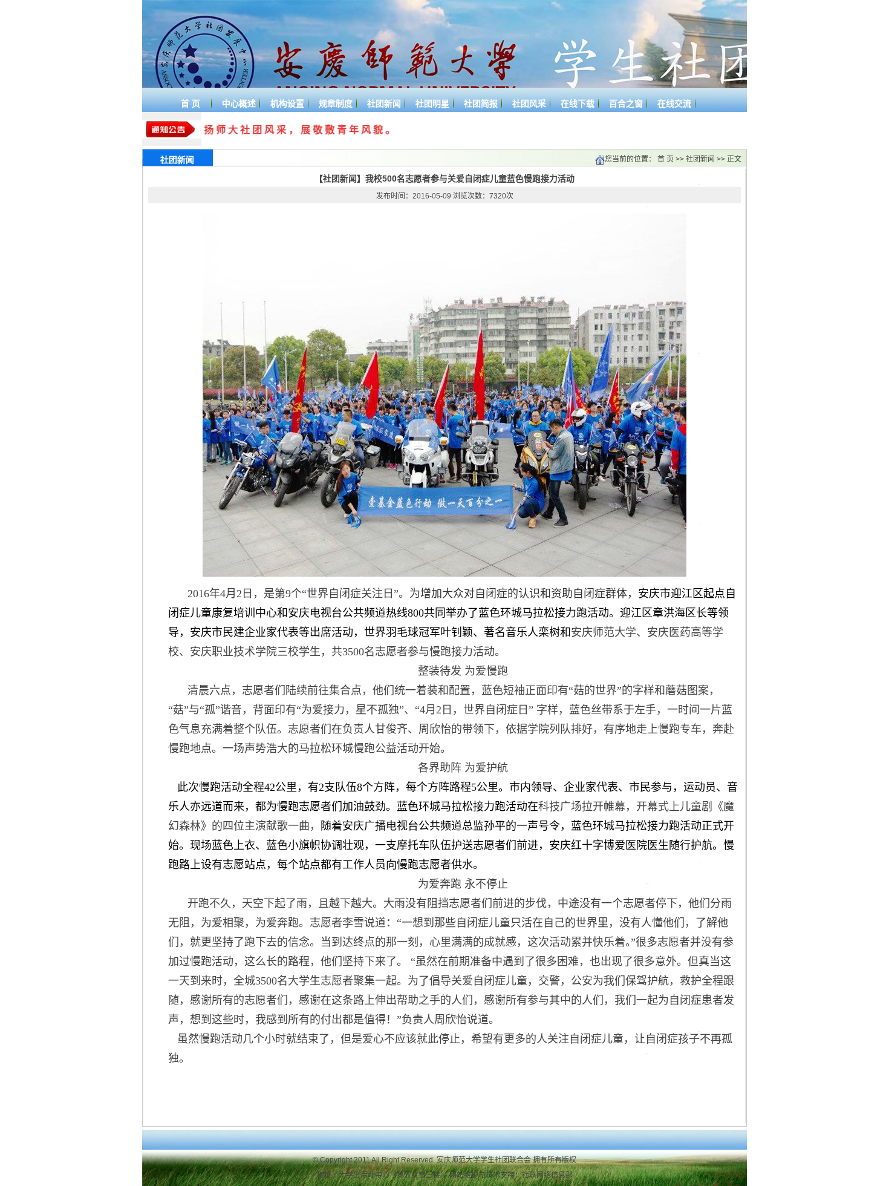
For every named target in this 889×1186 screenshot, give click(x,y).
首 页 (665, 159)
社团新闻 (700, 159)
